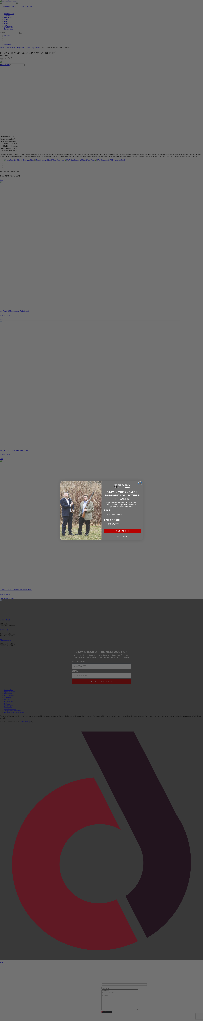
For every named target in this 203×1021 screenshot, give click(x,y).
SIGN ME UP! (122, 531)
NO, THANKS (122, 536)
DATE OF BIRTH (112, 520)
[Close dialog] (140, 483)
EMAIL (107, 510)
